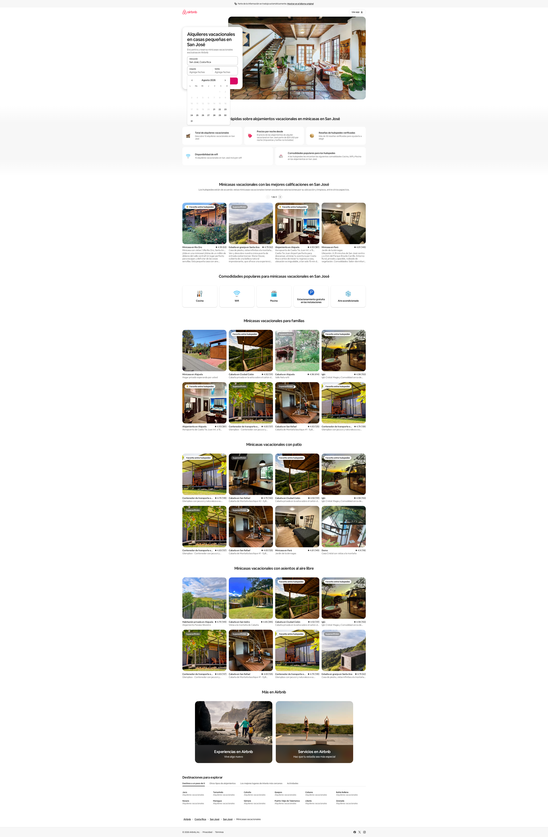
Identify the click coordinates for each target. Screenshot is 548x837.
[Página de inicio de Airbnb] (189, 11)
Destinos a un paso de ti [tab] (193, 783)
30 (225, 115)
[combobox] (212, 62)
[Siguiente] (280, 197)
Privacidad (207, 832)
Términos (219, 832)
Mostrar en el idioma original (300, 3)
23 (225, 109)
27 (208, 115)
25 (197, 115)
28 (214, 115)
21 (214, 109)
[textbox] (199, 72)
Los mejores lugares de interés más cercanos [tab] (261, 783)
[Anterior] (268, 197)
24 (192, 115)
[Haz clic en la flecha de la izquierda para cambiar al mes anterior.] (192, 80)
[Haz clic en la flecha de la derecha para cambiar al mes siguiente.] (225, 80)
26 (203, 115)
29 (220, 115)
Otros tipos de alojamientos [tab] (222, 783)
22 (220, 109)
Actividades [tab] (292, 783)
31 (192, 121)
